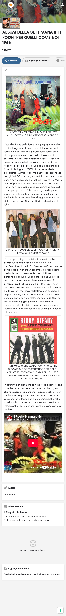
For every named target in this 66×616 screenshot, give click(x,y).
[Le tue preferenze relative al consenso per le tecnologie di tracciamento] (60, 610)
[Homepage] (11, 5)
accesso (27, 574)
